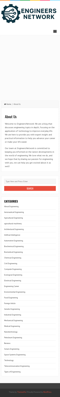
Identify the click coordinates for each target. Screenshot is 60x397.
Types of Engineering (12, 372)
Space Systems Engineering (15, 354)
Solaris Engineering (11, 349)
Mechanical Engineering (13, 320)
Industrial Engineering (12, 315)
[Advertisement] (30, 66)
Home (8, 104)
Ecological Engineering (13, 275)
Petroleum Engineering (13, 337)
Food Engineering (11, 297)
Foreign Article (9, 303)
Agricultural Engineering (13, 218)
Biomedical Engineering (13, 252)
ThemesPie (21, 392)
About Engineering (11, 206)
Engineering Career (11, 286)
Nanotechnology (10, 332)
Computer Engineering (13, 269)
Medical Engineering (12, 326)
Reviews (7, 343)
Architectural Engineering (14, 229)
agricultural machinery (13, 223)
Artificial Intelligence (12, 235)
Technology (9, 360)
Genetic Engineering (12, 309)
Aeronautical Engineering (14, 212)
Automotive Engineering (13, 241)
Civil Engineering (10, 263)
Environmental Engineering (14, 292)
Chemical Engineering (12, 258)
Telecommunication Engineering (17, 366)
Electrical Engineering (12, 280)
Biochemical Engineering (14, 246)
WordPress (47, 392)
